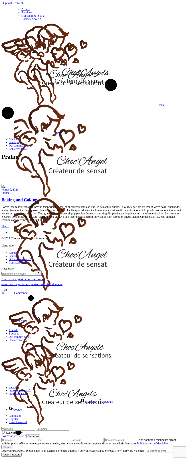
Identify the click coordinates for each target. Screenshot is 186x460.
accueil (13, 387)
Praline (5, 192)
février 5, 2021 (9, 189)
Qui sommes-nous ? (20, 259)
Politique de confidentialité (152, 443)
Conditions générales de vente (22, 279)
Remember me (14, 432)
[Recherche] (38, 273)
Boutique (14, 256)
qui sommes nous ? (20, 390)
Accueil (13, 252)
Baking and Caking (19, 199)
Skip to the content (12, 3)
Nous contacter (17, 393)
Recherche (7, 268)
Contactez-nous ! (18, 262)
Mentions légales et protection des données (31, 284)
